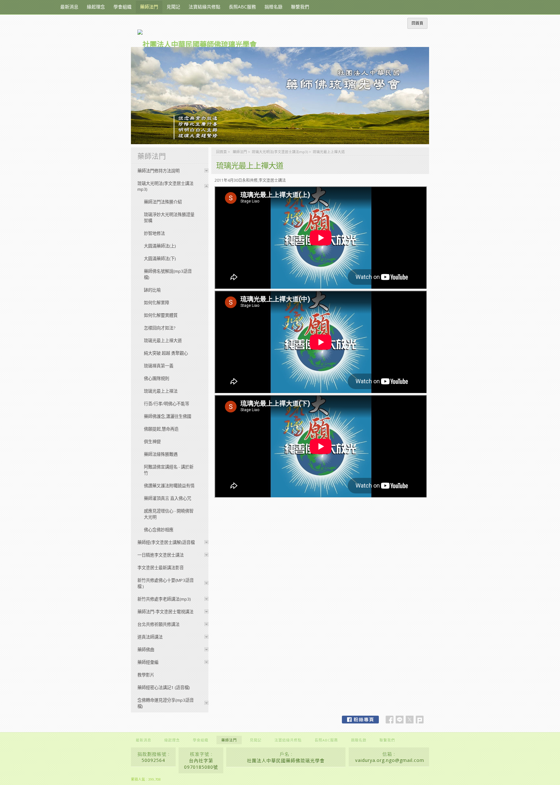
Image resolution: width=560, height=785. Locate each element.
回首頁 (221, 151)
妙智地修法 (154, 233)
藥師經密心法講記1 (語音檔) (163, 687)
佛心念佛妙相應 (158, 530)
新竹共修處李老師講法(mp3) (164, 599)
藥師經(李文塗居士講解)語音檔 (166, 542)
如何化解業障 (156, 303)
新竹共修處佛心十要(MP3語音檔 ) (165, 583)
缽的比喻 (152, 290)
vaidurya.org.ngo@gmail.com (389, 760)
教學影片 (145, 675)
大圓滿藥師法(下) (160, 258)
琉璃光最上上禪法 (161, 391)
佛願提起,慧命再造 (161, 429)
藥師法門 (240, 151)
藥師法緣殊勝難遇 (161, 454)
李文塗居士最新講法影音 (160, 568)
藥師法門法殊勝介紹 (163, 202)
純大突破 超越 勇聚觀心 (166, 353)
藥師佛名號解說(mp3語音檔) (168, 274)
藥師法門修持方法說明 (158, 171)
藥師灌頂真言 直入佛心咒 (167, 498)
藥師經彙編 (147, 662)
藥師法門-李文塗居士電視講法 (165, 612)
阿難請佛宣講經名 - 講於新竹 (168, 470)
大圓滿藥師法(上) (160, 246)
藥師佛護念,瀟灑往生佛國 (167, 416)
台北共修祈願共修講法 (158, 624)
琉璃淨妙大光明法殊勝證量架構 (169, 218)
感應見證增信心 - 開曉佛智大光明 (168, 514)
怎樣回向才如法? (159, 328)
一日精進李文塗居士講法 (160, 555)
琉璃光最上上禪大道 (163, 340)
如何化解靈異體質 (161, 315)
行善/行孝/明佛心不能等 (166, 404)
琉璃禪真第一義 (158, 366)
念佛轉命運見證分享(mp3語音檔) (165, 703)
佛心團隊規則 (156, 378)
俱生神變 (152, 441)
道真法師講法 (150, 637)
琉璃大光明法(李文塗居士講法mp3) (280, 151)
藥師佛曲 (145, 649)
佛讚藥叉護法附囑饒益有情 (169, 486)
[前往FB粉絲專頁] (360, 719)
